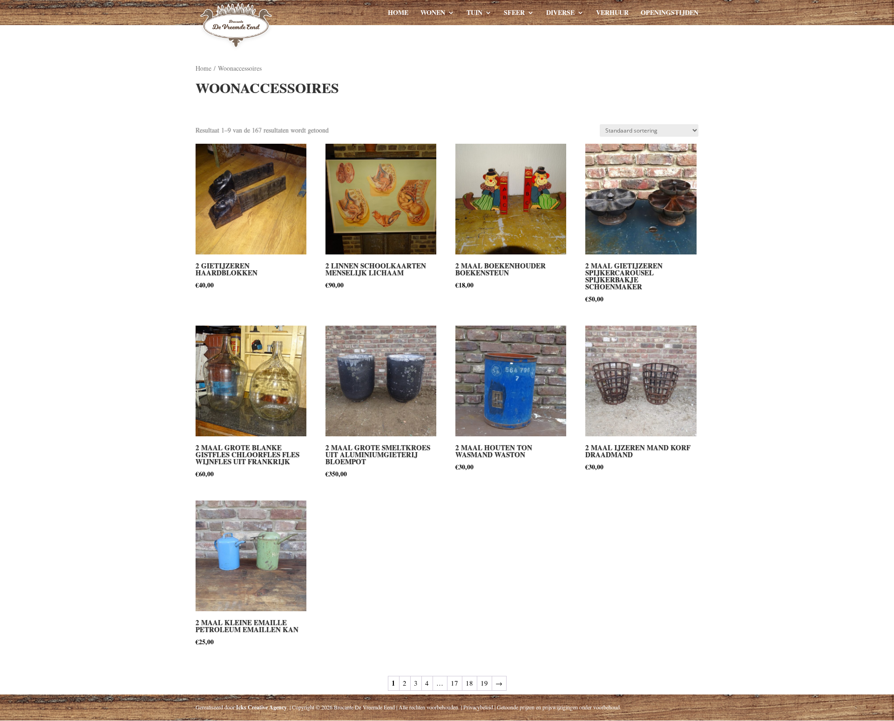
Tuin (474, 13)
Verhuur (612, 13)
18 (469, 683)
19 (484, 683)
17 (454, 683)
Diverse (560, 13)
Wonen (432, 13)
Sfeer (514, 13)
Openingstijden (669, 13)
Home (398, 13)
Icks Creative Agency (261, 707)
